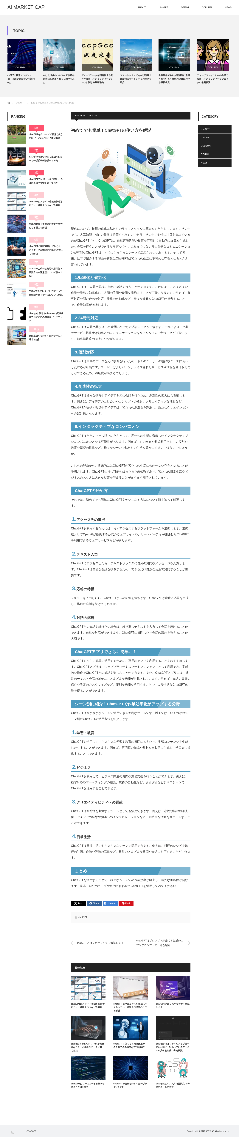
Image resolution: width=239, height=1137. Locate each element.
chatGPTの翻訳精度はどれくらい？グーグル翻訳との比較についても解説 (46, 250)
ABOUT (142, 7)
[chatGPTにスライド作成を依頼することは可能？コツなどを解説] (16, 201)
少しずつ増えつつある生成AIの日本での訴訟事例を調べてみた (46, 158)
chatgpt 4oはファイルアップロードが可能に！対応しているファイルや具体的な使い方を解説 (172, 1047)
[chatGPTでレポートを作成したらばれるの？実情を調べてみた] (16, 179)
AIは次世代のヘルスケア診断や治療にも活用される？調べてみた (23, 79)
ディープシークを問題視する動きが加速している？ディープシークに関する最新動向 (61, 79)
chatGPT (163, 7)
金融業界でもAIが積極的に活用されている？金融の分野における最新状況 (138, 79)
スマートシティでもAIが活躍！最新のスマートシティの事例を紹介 (100, 79)
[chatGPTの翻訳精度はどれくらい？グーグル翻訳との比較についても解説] (16, 246)
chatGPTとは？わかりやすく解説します (100, 942)
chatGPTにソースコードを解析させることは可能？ (88, 1085)
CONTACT (31, 1131)
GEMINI (185, 7)
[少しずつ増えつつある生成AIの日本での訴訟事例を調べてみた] (16, 156)
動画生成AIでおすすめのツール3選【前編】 (45, 337)
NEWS (228, 7)
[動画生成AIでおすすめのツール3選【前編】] (16, 335)
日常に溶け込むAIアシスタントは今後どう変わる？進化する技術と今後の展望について (215, 79)
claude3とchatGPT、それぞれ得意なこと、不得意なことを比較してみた (88, 1047)
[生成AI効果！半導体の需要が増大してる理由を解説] (16, 224)
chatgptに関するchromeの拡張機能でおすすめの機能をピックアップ (46, 317)
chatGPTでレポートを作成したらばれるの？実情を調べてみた (46, 181)
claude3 (205, 137)
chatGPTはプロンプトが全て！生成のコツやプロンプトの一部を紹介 (159, 943)
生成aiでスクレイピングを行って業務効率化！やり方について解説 (46, 293)
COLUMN (207, 7)
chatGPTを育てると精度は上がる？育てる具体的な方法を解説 (129, 1045)
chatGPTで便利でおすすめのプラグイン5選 (130, 1085)
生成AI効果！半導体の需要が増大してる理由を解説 (46, 226)
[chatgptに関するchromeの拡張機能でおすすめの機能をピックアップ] (16, 313)
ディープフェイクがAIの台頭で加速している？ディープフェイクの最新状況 (177, 79)
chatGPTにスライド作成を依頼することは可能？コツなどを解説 (88, 1006)
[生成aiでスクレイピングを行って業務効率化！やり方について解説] (16, 291)
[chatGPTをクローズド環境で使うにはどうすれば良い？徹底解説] (16, 134)
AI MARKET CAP (26, 7)
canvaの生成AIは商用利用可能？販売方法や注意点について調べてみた (46, 272)
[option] (26, 61)
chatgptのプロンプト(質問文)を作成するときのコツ (173, 1085)
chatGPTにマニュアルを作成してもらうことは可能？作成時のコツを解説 (130, 1007)
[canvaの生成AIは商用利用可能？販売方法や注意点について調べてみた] (16, 268)
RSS (12, 1132)
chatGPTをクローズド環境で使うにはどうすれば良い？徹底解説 (46, 136)
